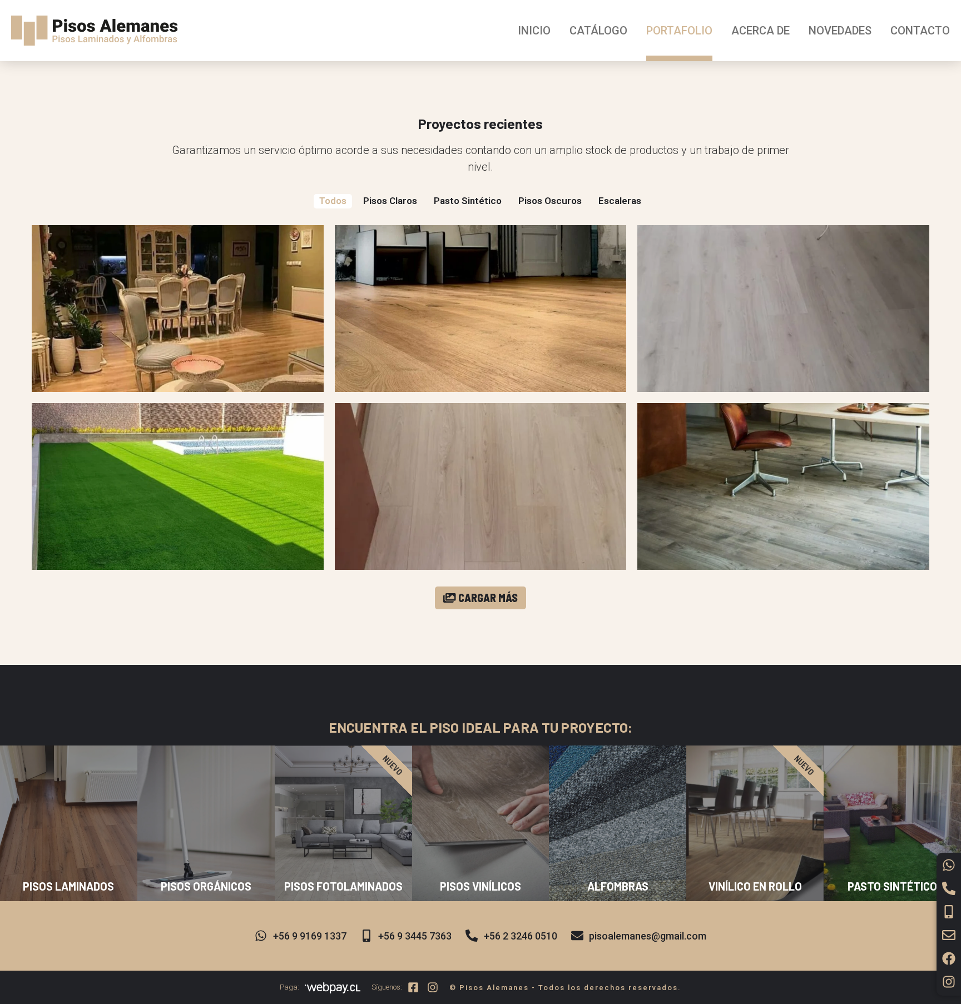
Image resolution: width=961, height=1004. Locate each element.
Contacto (920, 30)
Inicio (534, 30)
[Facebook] (948, 958)
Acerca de (760, 30)
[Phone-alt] (948, 888)
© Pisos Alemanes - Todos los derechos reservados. (565, 987)
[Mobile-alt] (948, 911)
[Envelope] (948, 935)
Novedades (840, 30)
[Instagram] (948, 981)
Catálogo (598, 30)
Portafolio (679, 30)
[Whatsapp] (948, 865)
